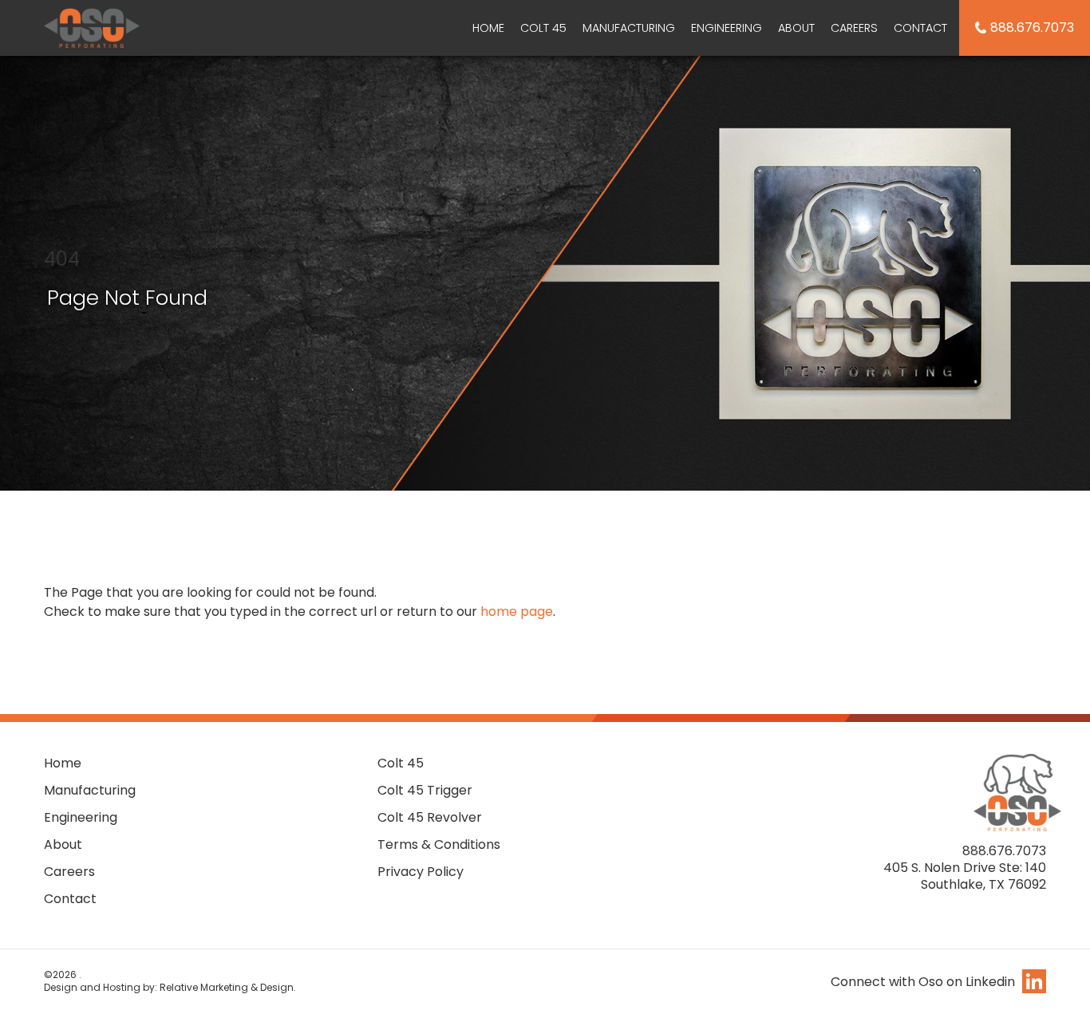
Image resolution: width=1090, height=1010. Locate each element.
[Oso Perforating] (92, 26)
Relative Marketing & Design (227, 987)
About (796, 28)
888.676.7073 (1032, 27)
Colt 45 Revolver (429, 817)
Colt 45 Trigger (424, 790)
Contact (920, 28)
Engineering (726, 28)
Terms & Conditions (438, 844)
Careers (854, 28)
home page (516, 611)
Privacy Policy (420, 871)
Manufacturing (629, 28)
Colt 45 (543, 28)
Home (488, 28)
